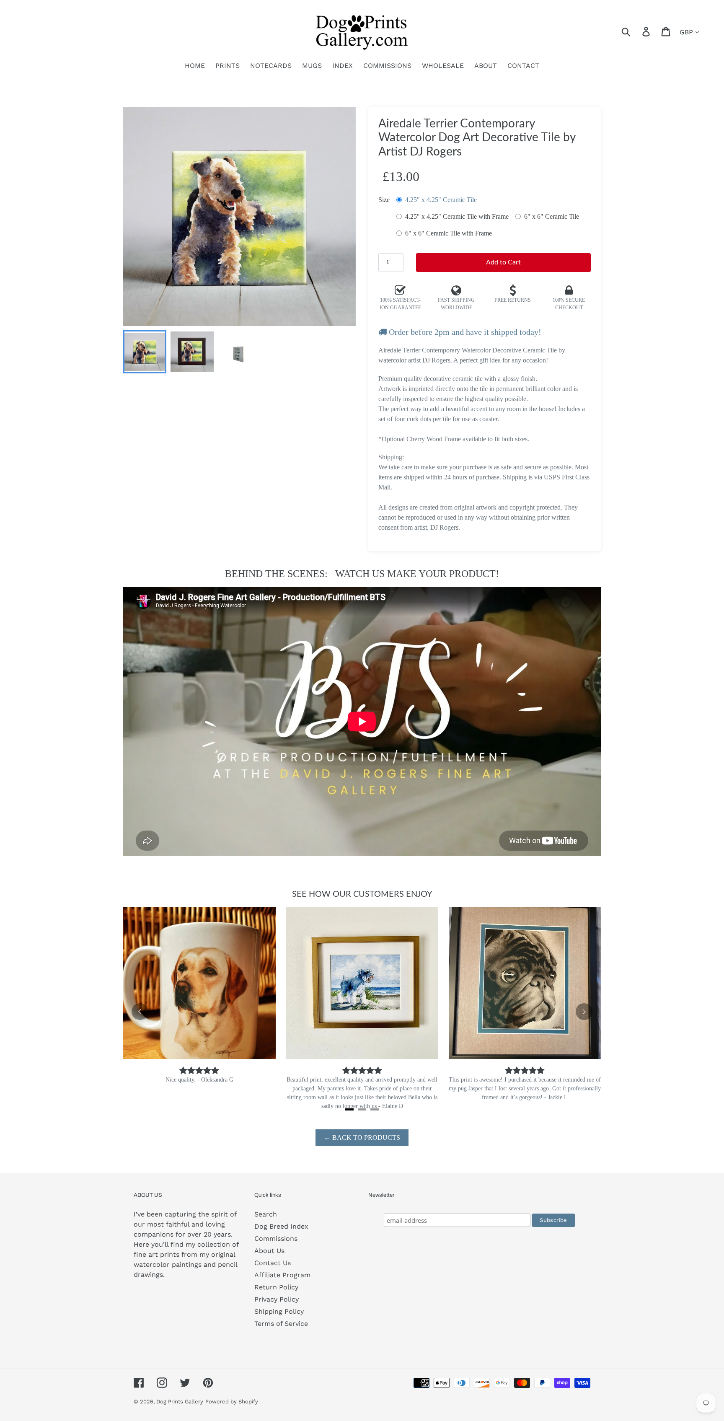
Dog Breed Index (281, 1226)
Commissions (275, 1238)
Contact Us (272, 1263)
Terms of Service (281, 1324)
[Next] (584, 1011)
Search (265, 1214)
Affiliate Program (282, 1275)
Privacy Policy (276, 1299)
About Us (269, 1251)
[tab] (349, 1109)
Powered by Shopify (231, 1401)
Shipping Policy (279, 1311)
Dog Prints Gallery (179, 1401)
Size (384, 199)
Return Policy (276, 1287)
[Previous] (140, 1011)
